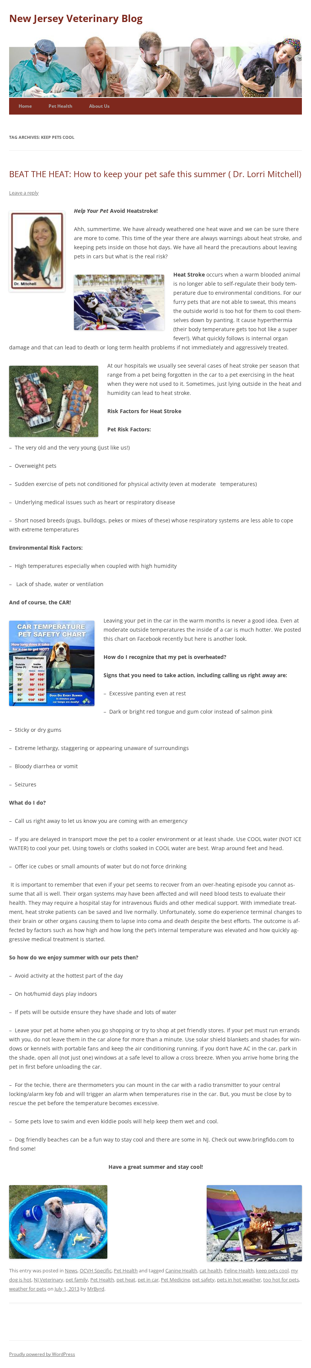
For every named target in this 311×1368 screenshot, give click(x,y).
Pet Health (60, 106)
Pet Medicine (175, 1279)
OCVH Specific (96, 1270)
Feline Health (239, 1270)
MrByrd (95, 1288)
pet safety (203, 1279)
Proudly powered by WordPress (42, 1354)
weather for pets (27, 1288)
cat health (210, 1270)
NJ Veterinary (48, 1279)
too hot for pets (281, 1279)
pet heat (125, 1279)
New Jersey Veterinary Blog (76, 18)
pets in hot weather (239, 1279)
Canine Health (181, 1270)
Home (25, 106)
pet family (77, 1279)
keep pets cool (272, 1270)
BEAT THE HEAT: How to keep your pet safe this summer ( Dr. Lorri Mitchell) (155, 173)
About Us (99, 106)
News (71, 1270)
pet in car (148, 1279)
